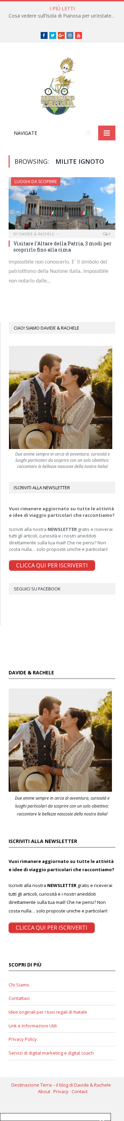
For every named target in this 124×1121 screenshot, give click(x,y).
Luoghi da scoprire (35, 181)
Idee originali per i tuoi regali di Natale (48, 1012)
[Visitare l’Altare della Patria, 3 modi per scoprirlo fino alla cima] (62, 205)
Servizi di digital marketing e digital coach (51, 1053)
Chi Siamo (19, 985)
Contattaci (19, 998)
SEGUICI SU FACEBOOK (37, 589)
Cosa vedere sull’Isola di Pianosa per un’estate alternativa (64, 16)
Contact (79, 1091)
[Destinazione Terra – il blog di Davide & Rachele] (62, 85)
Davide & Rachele (36, 233)
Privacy (62, 1091)
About (45, 1091)
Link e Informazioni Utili (33, 1026)
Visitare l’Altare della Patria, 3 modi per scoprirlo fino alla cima (62, 246)
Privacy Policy (23, 1039)
